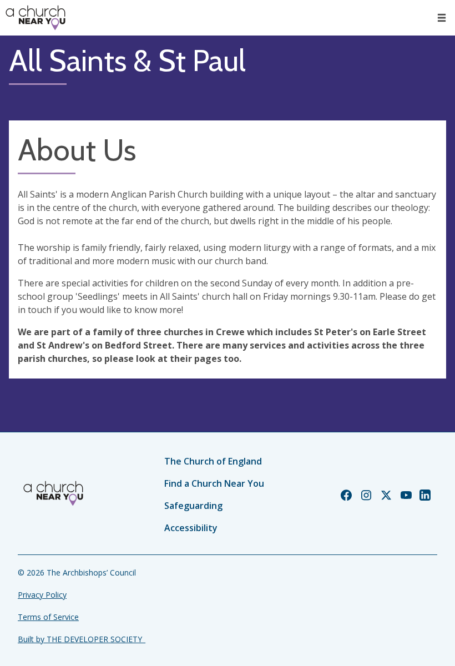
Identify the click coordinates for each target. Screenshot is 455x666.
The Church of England (213, 461)
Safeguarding (193, 506)
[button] (441, 18)
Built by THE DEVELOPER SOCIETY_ (81, 639)
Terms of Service (48, 617)
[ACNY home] (35, 18)
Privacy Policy (42, 594)
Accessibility (191, 528)
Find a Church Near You (214, 483)
